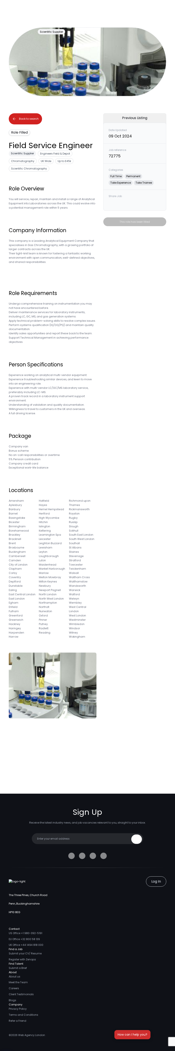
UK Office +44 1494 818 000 (26, 945)
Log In (156, 881)
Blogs (12, 1000)
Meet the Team (18, 982)
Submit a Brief (18, 968)
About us (14, 976)
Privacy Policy (18, 1009)
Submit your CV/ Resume (25, 953)
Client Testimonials (21, 994)
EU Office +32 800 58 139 (24, 939)
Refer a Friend (17, 1021)
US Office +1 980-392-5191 (25, 933)
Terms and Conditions (23, 1015)
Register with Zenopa (22, 959)
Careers (14, 988)
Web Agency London (31, 1035)
